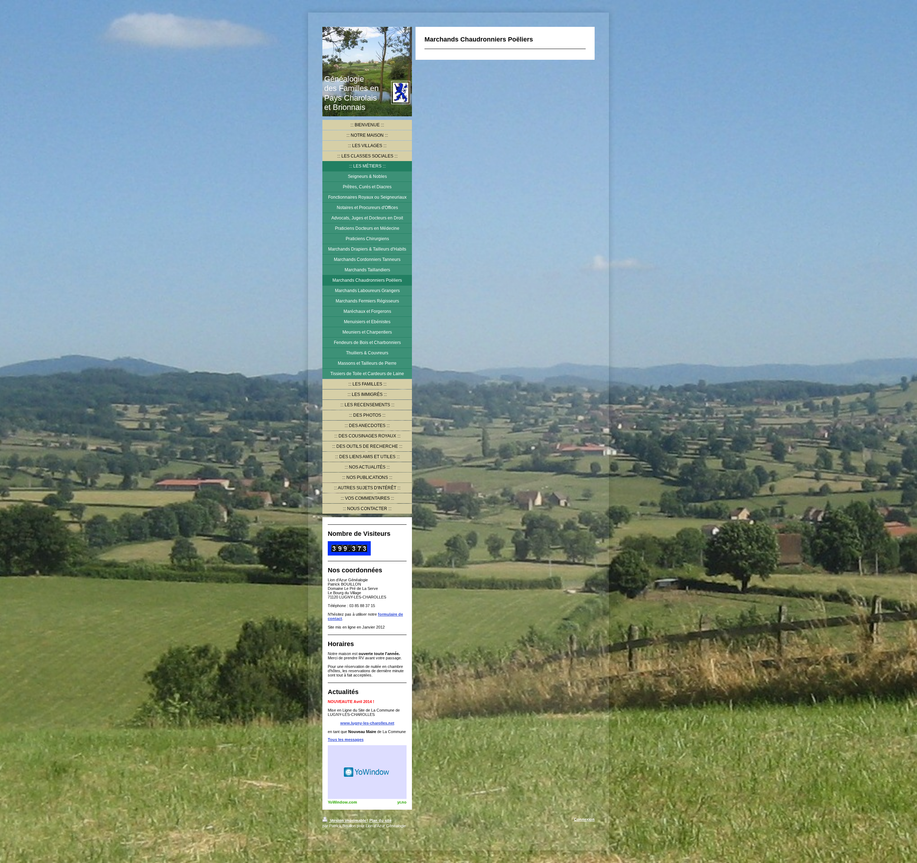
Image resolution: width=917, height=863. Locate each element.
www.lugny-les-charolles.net (367, 723)
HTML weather (367, 772)
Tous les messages (346, 739)
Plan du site (380, 820)
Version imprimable (348, 820)
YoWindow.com (342, 802)
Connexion (584, 819)
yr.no (402, 802)
